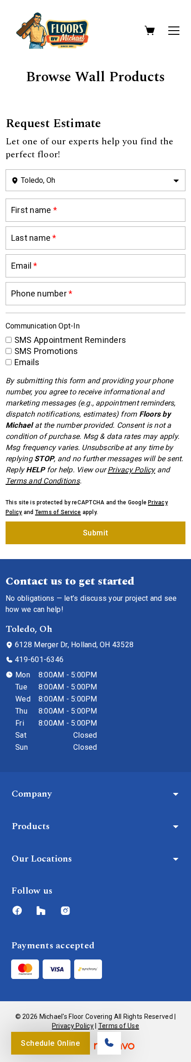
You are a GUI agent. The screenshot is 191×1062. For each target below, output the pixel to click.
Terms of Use (118, 1026)
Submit (95, 532)
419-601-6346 (39, 659)
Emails (26, 362)
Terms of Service (58, 512)
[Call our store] (109, 1043)
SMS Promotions (46, 351)
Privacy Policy (73, 1026)
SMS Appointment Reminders (70, 340)
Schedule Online (50, 1043)
